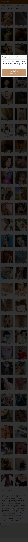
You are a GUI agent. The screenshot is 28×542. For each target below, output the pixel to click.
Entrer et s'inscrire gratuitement (14, 72)
